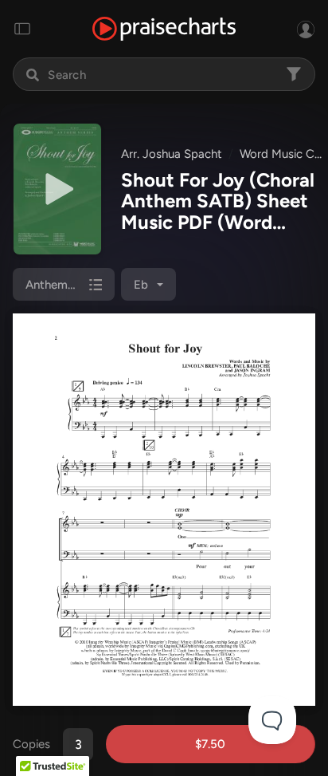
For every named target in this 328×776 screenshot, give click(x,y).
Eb (141, 285)
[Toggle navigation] (22, 28)
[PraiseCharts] (164, 29)
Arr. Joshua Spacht (171, 154)
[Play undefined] (57, 189)
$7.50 (210, 744)
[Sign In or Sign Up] (305, 28)
